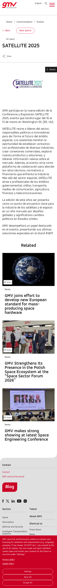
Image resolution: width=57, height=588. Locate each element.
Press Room (35, 530)
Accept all (27, 583)
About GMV (35, 516)
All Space (10, 39)
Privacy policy (8, 560)
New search (25, 30)
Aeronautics (8, 522)
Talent (33, 509)
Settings (27, 571)
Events (40, 22)
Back (7, 30)
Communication (24, 22)
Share (9, 56)
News (32, 534)
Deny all (28, 577)
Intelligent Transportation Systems (14, 532)
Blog (9, 487)
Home (9, 22)
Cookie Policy (8, 564)
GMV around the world (13, 477)
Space (5, 517)
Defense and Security (12, 527)
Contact (6, 472)
